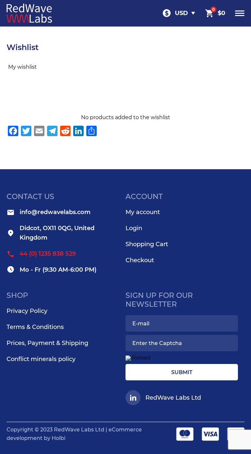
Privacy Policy (27, 311)
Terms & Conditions (35, 327)
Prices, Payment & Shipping (47, 343)
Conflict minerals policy (41, 359)
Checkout (140, 260)
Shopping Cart (147, 244)
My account (143, 212)
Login (134, 228)
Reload (141, 357)
